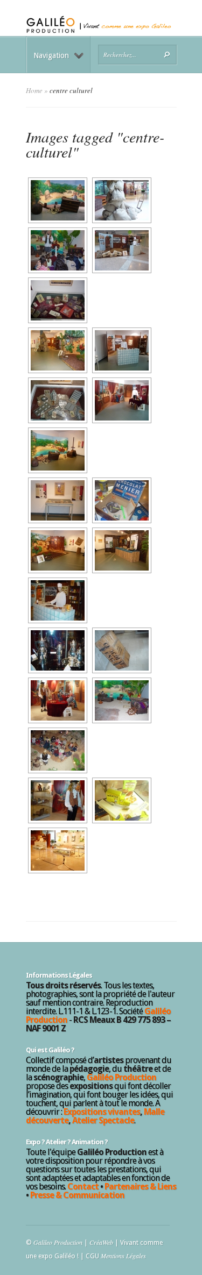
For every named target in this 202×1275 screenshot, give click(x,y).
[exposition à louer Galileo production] (56, 400)
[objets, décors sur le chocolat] (56, 650)
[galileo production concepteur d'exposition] (56, 300)
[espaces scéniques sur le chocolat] (56, 550)
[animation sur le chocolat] (56, 200)
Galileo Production (57, 1242)
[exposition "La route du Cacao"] (120, 250)
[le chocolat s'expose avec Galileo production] (56, 250)
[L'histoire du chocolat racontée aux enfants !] (120, 400)
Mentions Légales (123, 1255)
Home (34, 90)
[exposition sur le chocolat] (56, 850)
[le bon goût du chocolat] (56, 600)
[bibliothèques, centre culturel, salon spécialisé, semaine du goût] (120, 350)
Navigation (51, 55)
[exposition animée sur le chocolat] (56, 500)
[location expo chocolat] (56, 700)
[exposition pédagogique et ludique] (120, 500)
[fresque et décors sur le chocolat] (120, 700)
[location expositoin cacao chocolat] (120, 650)
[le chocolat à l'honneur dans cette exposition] (56, 350)
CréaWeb (101, 1242)
